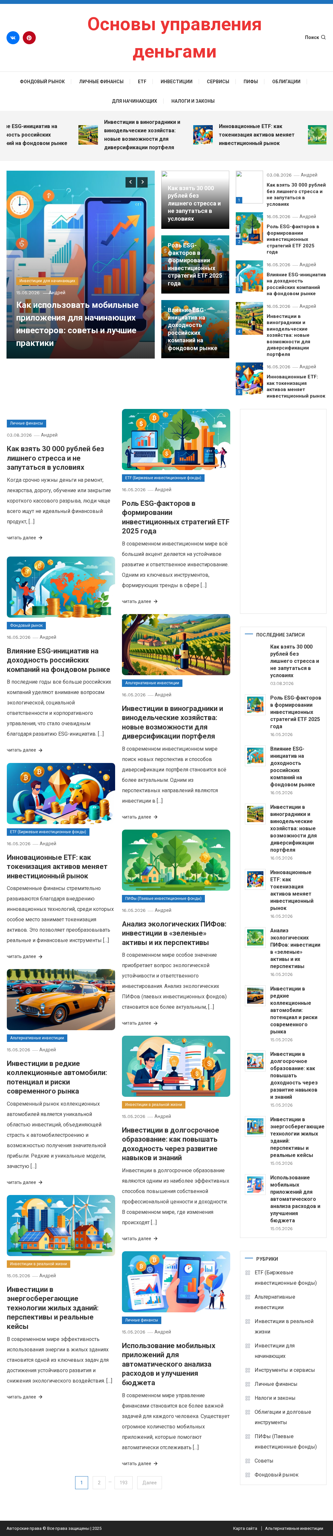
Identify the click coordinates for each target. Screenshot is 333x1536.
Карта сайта (245, 1528)
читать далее (22, 537)
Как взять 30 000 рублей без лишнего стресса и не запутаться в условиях (194, 203)
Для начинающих (134, 101)
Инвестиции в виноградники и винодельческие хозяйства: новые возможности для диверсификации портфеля (126, 135)
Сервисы (218, 81)
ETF (142, 81)
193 (123, 1482)
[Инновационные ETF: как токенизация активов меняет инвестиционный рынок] (255, 879)
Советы (264, 1461)
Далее (149, 1482)
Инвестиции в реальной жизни (153, 1104)
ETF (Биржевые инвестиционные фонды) (163, 478)
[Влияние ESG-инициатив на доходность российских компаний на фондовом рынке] (255, 755)
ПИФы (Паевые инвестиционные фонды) (163, 898)
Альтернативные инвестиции (152, 683)
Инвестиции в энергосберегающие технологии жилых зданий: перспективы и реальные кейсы (53, 1308)
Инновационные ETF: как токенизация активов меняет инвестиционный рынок (241, 134)
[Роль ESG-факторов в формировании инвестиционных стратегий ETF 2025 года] (255, 704)
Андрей (57, 292)
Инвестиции (177, 81)
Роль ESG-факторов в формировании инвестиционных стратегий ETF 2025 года (293, 239)
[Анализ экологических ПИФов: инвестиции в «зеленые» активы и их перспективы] (255, 937)
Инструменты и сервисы (285, 1370)
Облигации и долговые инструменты (283, 1417)
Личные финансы (101, 81)
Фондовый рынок (42, 81)
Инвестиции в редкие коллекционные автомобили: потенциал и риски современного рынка (293, 1010)
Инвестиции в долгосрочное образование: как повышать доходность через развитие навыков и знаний (294, 1075)
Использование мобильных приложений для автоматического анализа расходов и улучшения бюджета (168, 1364)
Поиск (312, 37)
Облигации (286, 81)
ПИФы (251, 81)
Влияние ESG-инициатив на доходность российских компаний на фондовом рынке (296, 284)
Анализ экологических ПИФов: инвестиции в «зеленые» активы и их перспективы (174, 933)
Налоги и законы (193, 101)
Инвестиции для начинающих (47, 281)
